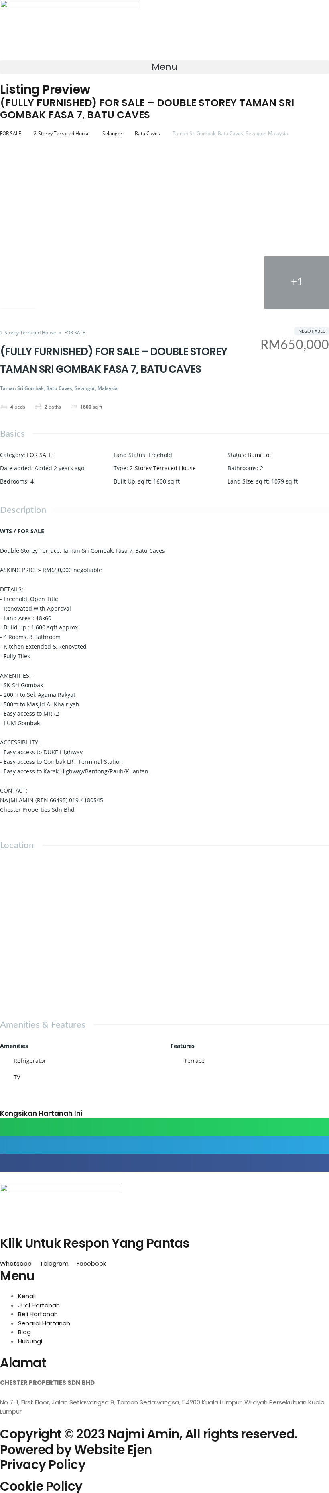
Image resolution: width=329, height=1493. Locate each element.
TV (17, 1077)
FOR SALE (10, 133)
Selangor (112, 133)
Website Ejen (113, 1450)
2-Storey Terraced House (62, 133)
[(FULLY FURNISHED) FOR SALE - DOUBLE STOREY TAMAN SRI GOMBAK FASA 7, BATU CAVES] (296, 170)
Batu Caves (147, 133)
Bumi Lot (259, 455)
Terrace (194, 1060)
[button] (164, 67)
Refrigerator (30, 1060)
